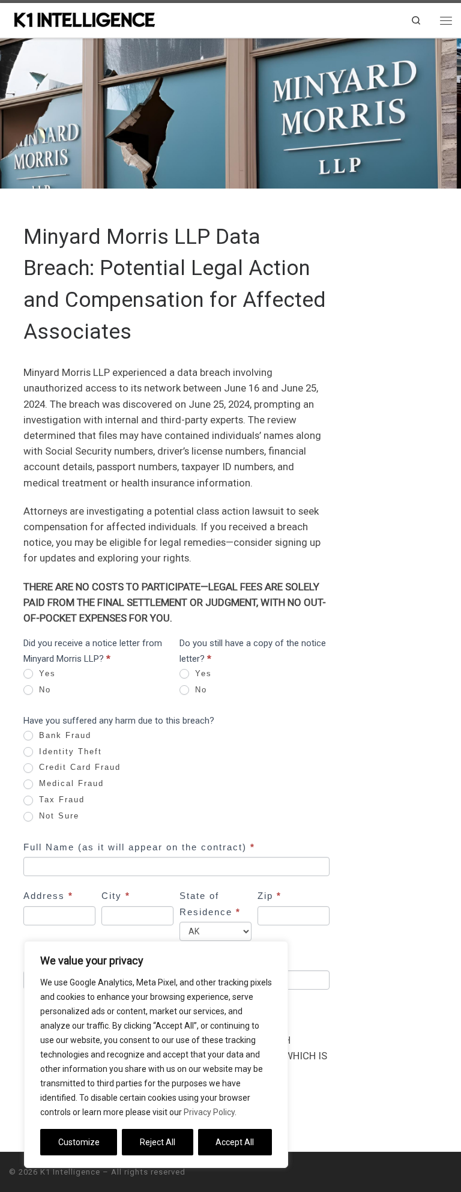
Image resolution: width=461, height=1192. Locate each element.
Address (48, 896)
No (43, 689)
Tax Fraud (60, 799)
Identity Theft (68, 751)
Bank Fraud (63, 735)
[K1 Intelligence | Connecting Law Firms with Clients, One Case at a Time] (84, 18)
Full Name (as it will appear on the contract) (139, 847)
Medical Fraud (69, 783)
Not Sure (57, 815)
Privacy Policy (209, 1112)
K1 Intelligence (70, 1171)
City (115, 896)
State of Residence (210, 903)
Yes (45, 673)
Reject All (157, 1142)
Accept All (234, 1142)
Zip (270, 896)
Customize (79, 1142)
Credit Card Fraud (78, 767)
